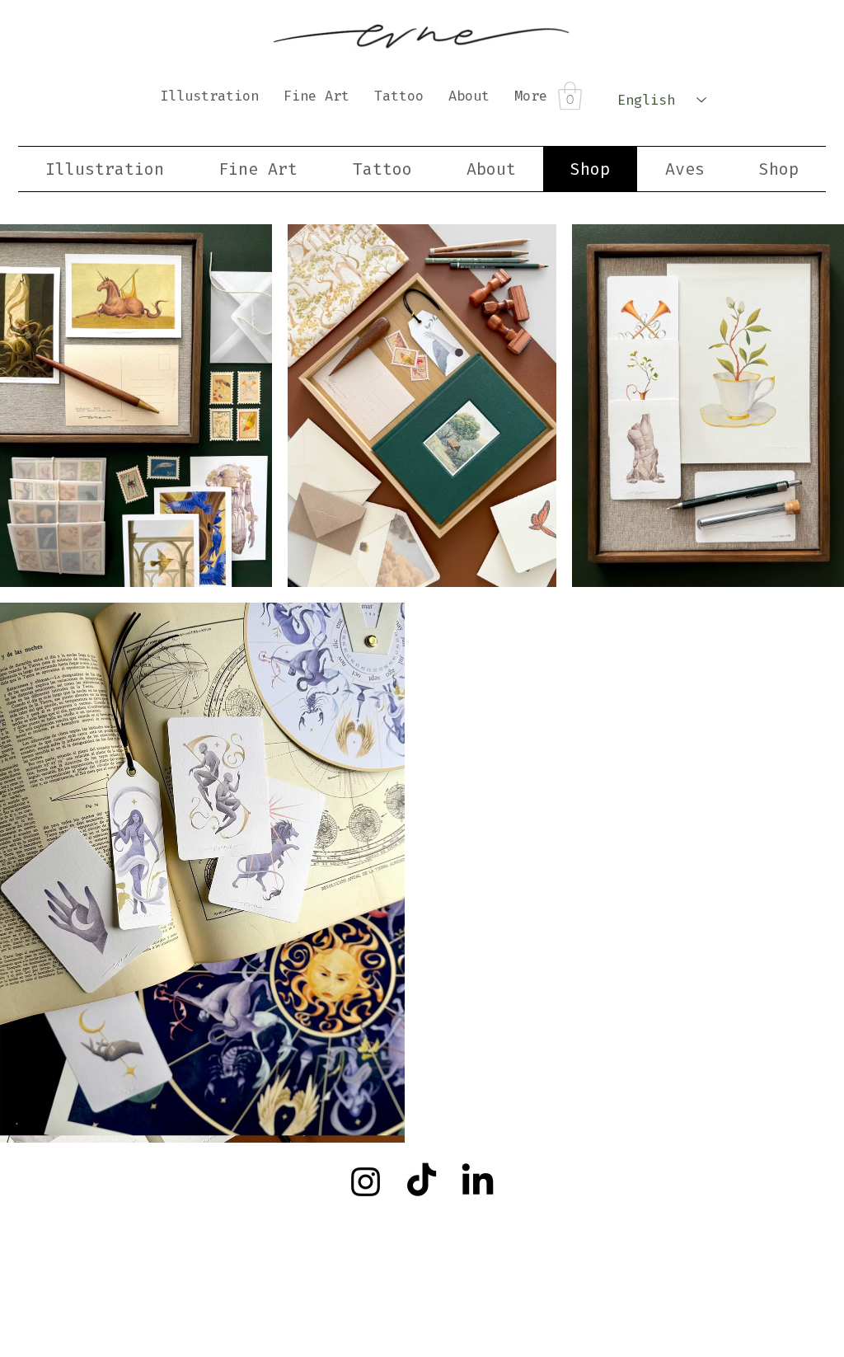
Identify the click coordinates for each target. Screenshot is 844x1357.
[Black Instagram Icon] (365, 1181)
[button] (570, 96)
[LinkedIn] (477, 1181)
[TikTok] (421, 1181)
